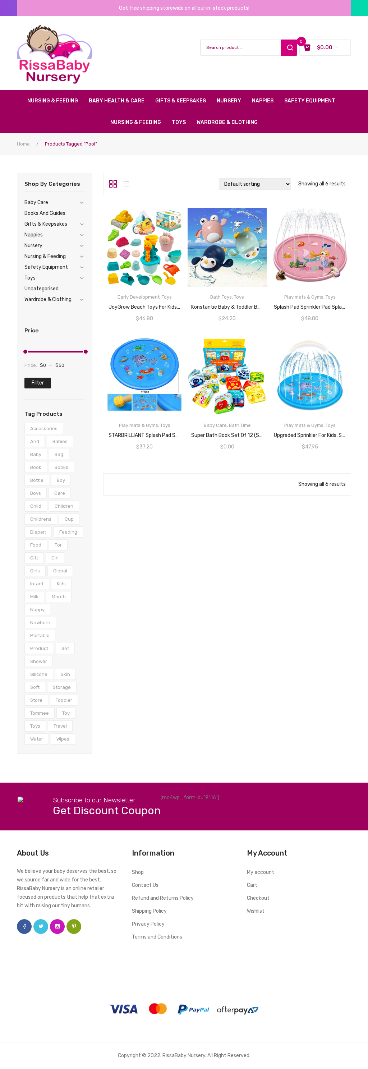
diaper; (38, 532)
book (35, 467)
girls (35, 570)
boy (61, 480)
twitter (40, 926)
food (35, 545)
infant (36, 583)
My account (260, 872)
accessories (44, 428)
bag (59, 454)
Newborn (40, 622)
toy (66, 713)
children (64, 506)
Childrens (40, 519)
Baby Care (36, 202)
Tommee (39, 713)
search (289, 48)
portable (40, 635)
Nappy (37, 609)
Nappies (33, 235)
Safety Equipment (46, 267)
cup (69, 519)
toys (35, 726)
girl (55, 558)
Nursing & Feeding (45, 256)
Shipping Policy (149, 911)
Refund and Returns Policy (163, 898)
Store (36, 700)
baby (35, 454)
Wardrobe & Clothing (48, 299)
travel (60, 726)
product (39, 648)
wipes (62, 739)
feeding (68, 532)
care (59, 493)
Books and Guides (44, 213)
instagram (57, 926)
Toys (30, 278)
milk (34, 596)
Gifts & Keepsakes (45, 224)
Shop (138, 872)
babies (60, 441)
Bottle (36, 480)
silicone (38, 674)
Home (23, 144)
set (65, 648)
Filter (38, 383)
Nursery (33, 246)
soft (35, 687)
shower (38, 661)
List (125, 184)
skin (65, 674)
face (24, 926)
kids (61, 583)
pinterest (73, 926)
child (35, 506)
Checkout (258, 898)
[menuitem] (55, 101)
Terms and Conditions (157, 937)
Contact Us (145, 885)
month (59, 596)
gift (34, 558)
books (61, 467)
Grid (113, 184)
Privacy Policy (148, 924)
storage (62, 687)
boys (35, 493)
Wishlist (255, 911)
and (34, 441)
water (36, 739)
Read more (144, 304)
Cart (252, 885)
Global (60, 570)
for (58, 545)
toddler (64, 700)
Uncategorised (41, 289)
